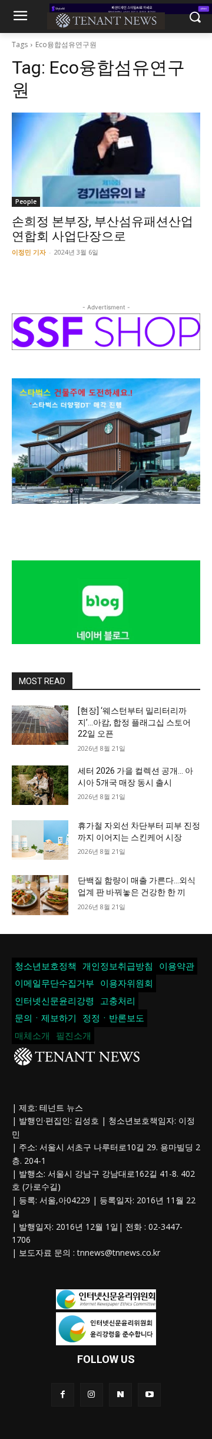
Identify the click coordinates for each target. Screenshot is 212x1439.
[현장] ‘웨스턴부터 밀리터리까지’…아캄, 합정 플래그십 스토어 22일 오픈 (134, 722)
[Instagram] (91, 1394)
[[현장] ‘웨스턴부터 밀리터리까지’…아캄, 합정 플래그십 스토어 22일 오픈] (40, 725)
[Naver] (120, 1394)
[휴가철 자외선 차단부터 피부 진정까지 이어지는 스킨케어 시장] (40, 840)
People (26, 201)
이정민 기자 (29, 251)
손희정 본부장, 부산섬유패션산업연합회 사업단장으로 (102, 228)
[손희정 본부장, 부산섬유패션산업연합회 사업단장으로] (106, 160)
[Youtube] (149, 1394)
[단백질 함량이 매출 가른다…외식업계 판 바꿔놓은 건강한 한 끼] (40, 895)
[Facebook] (62, 1394)
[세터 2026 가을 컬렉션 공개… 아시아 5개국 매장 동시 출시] (40, 785)
